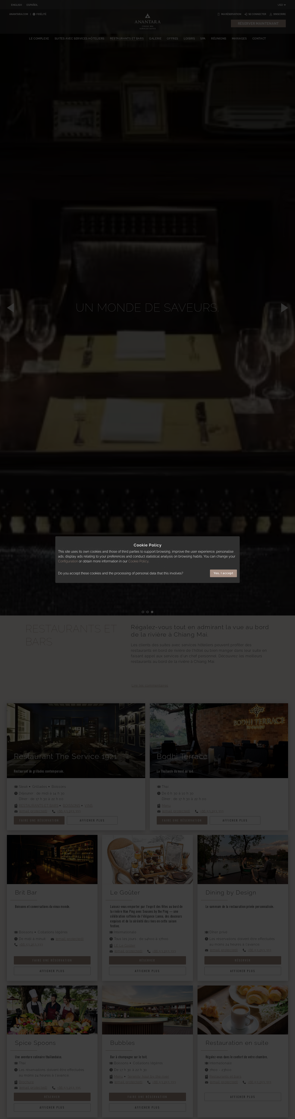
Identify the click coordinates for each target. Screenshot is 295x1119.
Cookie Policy (138, 561)
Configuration (68, 561)
